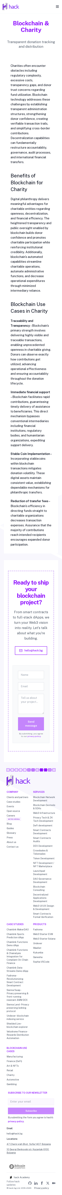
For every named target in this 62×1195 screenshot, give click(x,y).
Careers (11, 815)
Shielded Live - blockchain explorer (17, 1025)
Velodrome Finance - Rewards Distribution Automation (18, 1034)
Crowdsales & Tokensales (40, 852)
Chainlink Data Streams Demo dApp (17, 969)
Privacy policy (41, 1188)
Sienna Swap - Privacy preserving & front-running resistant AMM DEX (17, 995)
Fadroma (37, 929)
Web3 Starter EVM (43, 934)
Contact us (13, 846)
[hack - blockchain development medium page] (53, 1183)
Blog (9, 823)
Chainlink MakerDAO (18, 929)
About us (11, 842)
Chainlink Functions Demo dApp (17, 944)
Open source (13, 811)
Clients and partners (17, 797)
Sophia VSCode (41, 961)
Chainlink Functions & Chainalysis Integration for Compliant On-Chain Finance (17, 956)
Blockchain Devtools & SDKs (44, 807)
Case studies (13, 802)
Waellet (37, 948)
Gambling (12, 1084)
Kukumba (38, 952)
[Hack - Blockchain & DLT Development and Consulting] (31, 780)
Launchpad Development (40, 873)
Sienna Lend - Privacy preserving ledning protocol (18, 1007)
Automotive (13, 1079)
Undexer (37, 943)
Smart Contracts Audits (42, 840)
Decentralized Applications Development (40, 898)
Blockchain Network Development (44, 799)
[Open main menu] (57, 7)
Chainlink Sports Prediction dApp (15, 936)
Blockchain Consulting (39, 888)
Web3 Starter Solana (44, 938)
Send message (31, 723)
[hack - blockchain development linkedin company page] (36, 1183)
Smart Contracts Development (42, 832)
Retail (10, 1070)
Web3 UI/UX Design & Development (43, 907)
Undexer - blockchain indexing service (18, 1017)
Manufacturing (15, 1056)
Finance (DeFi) (14, 1061)
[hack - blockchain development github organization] (30, 1183)
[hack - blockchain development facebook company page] (41, 1183)
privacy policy (34, 736)
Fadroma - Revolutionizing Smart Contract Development (15, 980)
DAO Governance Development (42, 880)
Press (10, 837)
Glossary (11, 833)
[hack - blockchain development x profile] (47, 1183)
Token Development (44, 858)
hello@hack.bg (33, 650)
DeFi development (42, 825)
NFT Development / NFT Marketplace (43, 865)
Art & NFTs (13, 1065)
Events (10, 806)
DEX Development (43, 846)
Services (39, 792)
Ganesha (37, 957)
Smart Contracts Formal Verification (43, 915)
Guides (10, 828)
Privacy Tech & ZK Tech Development (43, 819)
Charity (10, 1075)
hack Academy (22, 1177)
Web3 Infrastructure (44, 813)
